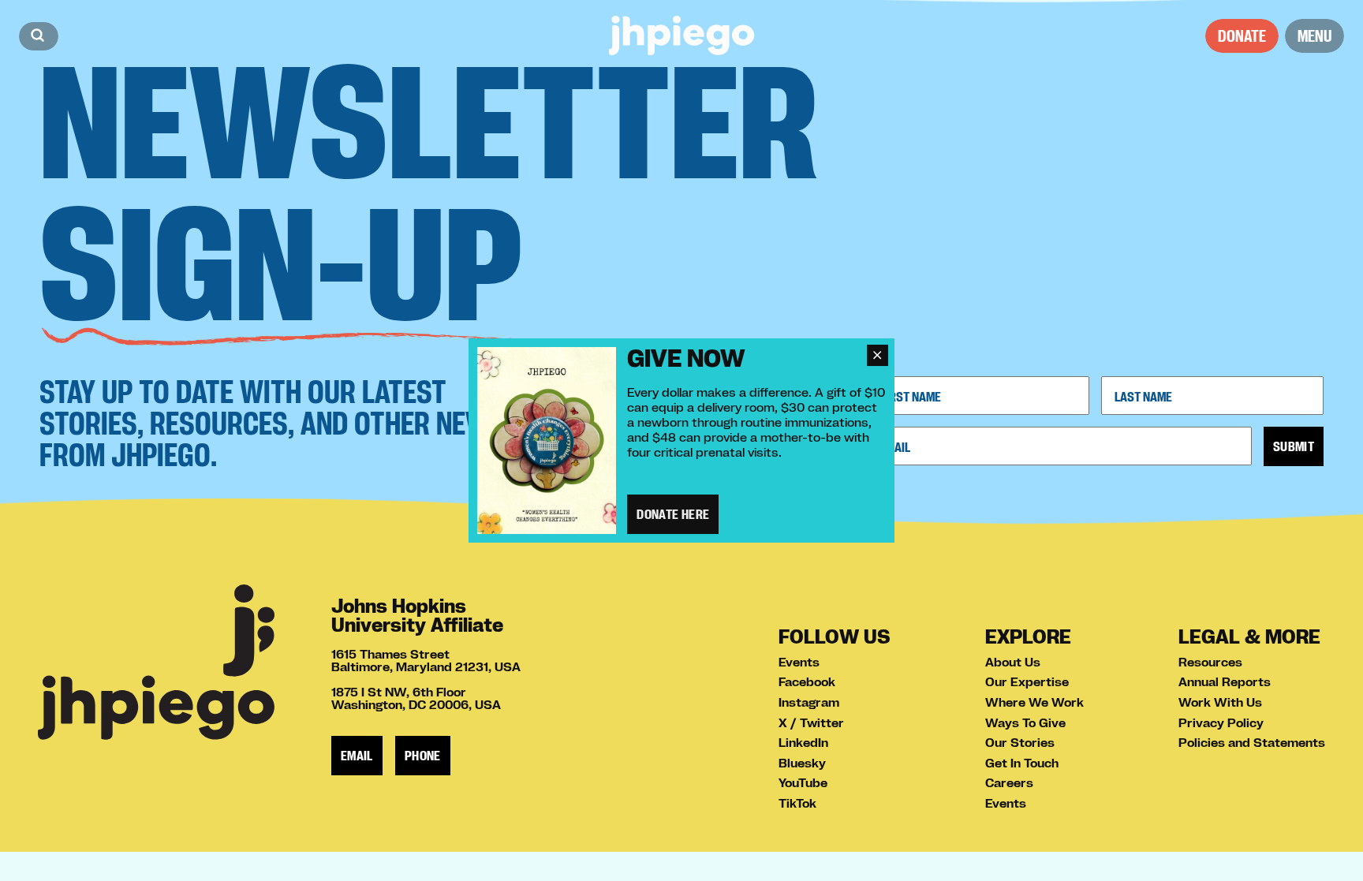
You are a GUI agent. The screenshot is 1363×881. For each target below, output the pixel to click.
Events (799, 661)
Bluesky (802, 762)
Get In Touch (1022, 762)
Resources (1210, 661)
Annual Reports (1224, 681)
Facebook (807, 681)
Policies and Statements (1251, 742)
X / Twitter (811, 722)
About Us (1012, 661)
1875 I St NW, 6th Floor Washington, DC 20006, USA (416, 698)
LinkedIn (803, 742)
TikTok (797, 803)
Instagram (809, 702)
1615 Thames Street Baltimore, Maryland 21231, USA (426, 660)
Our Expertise (1027, 681)
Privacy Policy (1221, 722)
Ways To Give (1025, 722)
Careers (1009, 782)
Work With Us (1220, 702)
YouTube (803, 782)
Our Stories (1020, 742)
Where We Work (1034, 702)
